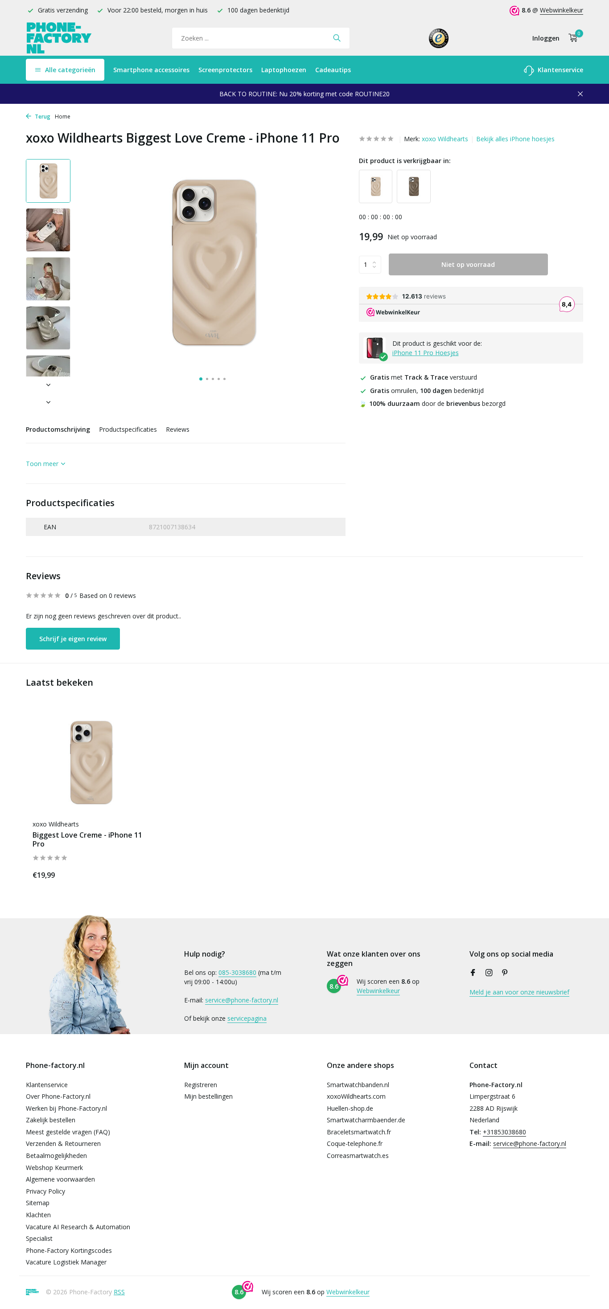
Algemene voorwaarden (60, 1179)
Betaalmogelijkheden (56, 1155)
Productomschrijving (58, 429)
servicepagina (247, 1018)
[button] (201, 378)
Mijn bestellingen (208, 1096)
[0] (571, 38)
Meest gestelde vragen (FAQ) (68, 1132)
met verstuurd (423, 377)
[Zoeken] (336, 37)
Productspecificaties (128, 429)
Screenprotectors (225, 69)
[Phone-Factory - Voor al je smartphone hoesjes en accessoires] (59, 38)
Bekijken (129, 873)
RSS (119, 1292)
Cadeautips (333, 69)
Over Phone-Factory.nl (58, 1096)
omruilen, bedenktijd (427, 390)
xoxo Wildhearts (445, 139)
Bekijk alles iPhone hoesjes (515, 139)
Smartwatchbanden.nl (358, 1084)
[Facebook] (473, 973)
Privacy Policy (45, 1191)
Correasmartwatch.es (358, 1155)
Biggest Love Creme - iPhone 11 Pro (87, 839)
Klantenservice (559, 69)
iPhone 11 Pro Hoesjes (425, 353)
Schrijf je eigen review (73, 638)
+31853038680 (504, 1132)
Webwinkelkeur (561, 10)
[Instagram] (489, 973)
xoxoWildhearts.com (356, 1096)
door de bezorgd (432, 403)
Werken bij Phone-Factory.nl (66, 1108)
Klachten (38, 1215)
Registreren (200, 1084)
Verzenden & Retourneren (63, 1143)
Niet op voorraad (468, 265)
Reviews (177, 429)
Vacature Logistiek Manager (66, 1262)
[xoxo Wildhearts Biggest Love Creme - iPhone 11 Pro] (90, 762)
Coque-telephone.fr (355, 1143)
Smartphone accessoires (151, 69)
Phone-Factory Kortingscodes (69, 1250)
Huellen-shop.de (350, 1108)
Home (62, 116)
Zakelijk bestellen (50, 1120)
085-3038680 (237, 972)
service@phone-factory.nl (241, 1000)
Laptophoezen (283, 69)
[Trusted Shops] (439, 38)
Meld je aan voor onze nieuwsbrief (519, 992)
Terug (41, 116)
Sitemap (37, 1203)
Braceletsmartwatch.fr (359, 1132)
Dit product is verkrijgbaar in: (405, 160)
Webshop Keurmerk (54, 1167)
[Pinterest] (505, 973)
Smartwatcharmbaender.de (366, 1120)
